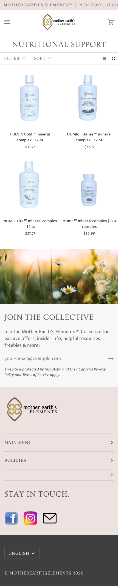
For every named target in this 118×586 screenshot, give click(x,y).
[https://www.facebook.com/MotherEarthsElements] (11, 518)
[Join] (106, 358)
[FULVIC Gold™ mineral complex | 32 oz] (29, 98)
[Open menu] (12, 22)
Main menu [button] (18, 442)
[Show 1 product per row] (104, 58)
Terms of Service (35, 375)
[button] (59, 475)
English (19, 553)
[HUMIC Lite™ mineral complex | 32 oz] (29, 184)
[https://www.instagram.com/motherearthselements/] (30, 518)
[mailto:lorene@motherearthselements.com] (50, 518)
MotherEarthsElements (41, 573)
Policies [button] (15, 460)
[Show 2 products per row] (113, 58)
